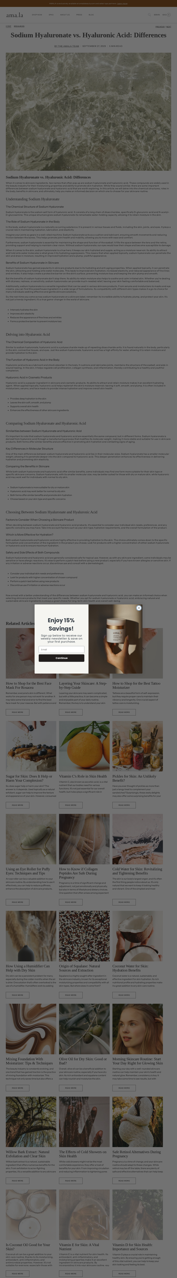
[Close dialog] (138, 608)
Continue (62, 658)
